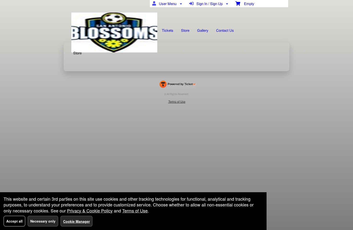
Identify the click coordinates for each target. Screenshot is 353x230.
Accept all (14, 221)
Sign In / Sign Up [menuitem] (209, 3)
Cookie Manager (76, 221)
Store (185, 30)
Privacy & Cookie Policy (90, 210)
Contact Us (225, 30)
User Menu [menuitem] (166, 3)
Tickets (167, 30)
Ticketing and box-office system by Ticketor (177, 85)
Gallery (202, 30)
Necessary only (42, 221)
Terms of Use (176, 101)
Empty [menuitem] (247, 3)
